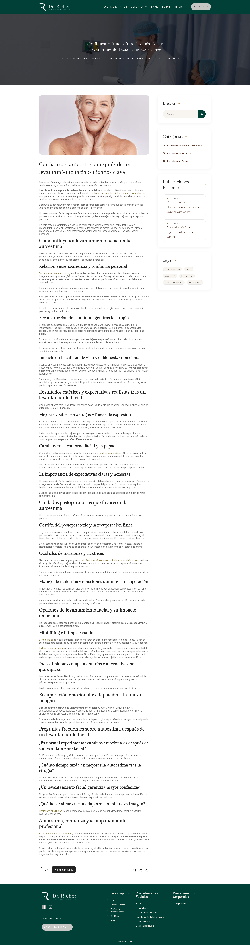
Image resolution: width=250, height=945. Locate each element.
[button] (139, 6)
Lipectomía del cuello (145, 925)
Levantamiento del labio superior (150, 917)
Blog (76, 58)
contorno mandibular (110, 452)
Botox (188, 269)
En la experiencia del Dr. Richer (55, 833)
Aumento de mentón (174, 282)
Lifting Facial (187, 276)
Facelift (139, 903)
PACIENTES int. (161, 6)
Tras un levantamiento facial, (54, 273)
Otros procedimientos (182, 903)
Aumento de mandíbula (145, 921)
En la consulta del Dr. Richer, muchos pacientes (115, 193)
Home (65, 58)
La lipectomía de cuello (51, 648)
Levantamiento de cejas (146, 912)
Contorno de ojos (172, 269)
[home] (54, 7)
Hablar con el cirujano (50, 810)
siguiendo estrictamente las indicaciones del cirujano (110, 560)
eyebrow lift (170, 276)
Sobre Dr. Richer (115, 6)
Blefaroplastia (195, 282)
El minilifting (46, 639)
